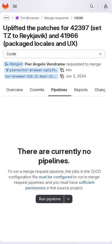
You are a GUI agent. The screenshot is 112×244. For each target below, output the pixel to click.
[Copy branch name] (62, 70)
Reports (81, 90)
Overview (14, 90)
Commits (37, 90)
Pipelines (59, 90)
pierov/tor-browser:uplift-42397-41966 (33, 70)
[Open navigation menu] (15, 6)
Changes (102, 90)
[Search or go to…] (92, 6)
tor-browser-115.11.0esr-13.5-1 (31, 76)
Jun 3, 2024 (76, 76)
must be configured (55, 177)
